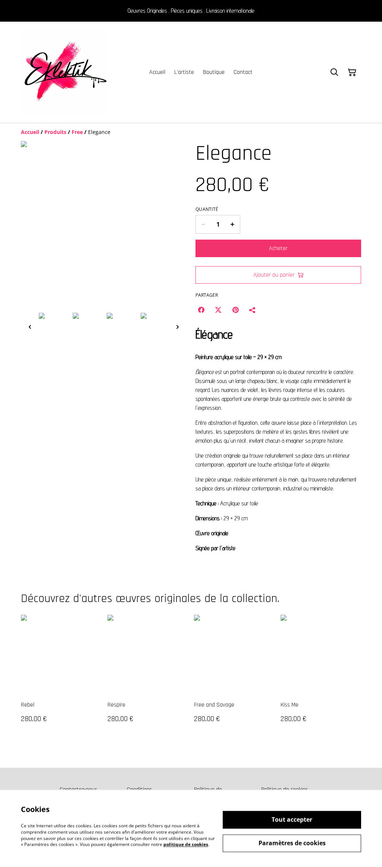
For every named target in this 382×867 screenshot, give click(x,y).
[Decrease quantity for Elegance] (203, 224)
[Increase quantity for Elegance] (232, 224)
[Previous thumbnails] (30, 327)
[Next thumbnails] (178, 327)
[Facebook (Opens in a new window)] (201, 309)
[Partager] (252, 309)
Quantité (206, 209)
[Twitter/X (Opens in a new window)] (218, 309)
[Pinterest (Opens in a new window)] (235, 309)
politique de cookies (185, 844)
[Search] (334, 72)
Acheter (278, 248)
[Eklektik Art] (64, 72)
